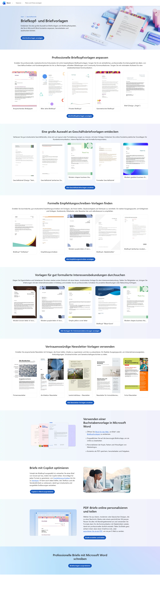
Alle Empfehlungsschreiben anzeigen (80, 259)
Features (18, 3)
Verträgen (35, 480)
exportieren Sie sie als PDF (92, 531)
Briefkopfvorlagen (93, 434)
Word (8, 3)
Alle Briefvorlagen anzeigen (32, 38)
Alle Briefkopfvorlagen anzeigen (80, 116)
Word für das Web (102, 432)
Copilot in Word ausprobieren (42, 492)
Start (22, 17)
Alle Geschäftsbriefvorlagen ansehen (80, 188)
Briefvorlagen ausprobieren (80, 566)
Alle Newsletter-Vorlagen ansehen (80, 403)
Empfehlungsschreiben (61, 478)
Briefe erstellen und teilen (94, 538)
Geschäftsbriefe (31, 17)
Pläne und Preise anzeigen (33, 3)
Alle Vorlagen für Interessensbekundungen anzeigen (80, 331)
